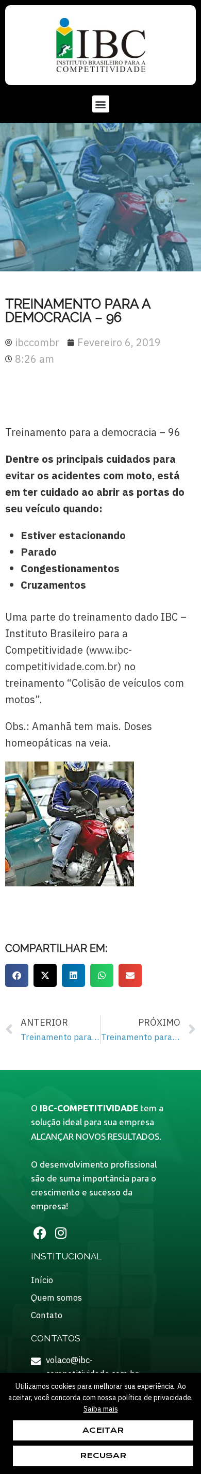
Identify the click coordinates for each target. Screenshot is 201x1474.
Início (42, 1280)
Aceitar (103, 1430)
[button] (100, 103)
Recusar (103, 1455)
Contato (46, 1315)
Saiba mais (100, 1409)
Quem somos (56, 1297)
